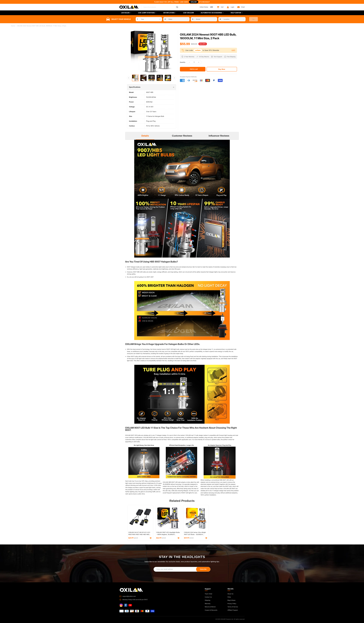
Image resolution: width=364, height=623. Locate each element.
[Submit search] (177, 7)
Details (145, 135)
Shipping (207, 600)
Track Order (208, 594)
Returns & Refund (210, 607)
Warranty (207, 603)
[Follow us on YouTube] (130, 605)
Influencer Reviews (219, 135)
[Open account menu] (228, 7)
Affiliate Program (233, 610)
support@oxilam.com (129, 596)
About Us (230, 594)
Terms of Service (233, 607)
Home (13, 26)
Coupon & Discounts (211, 610)
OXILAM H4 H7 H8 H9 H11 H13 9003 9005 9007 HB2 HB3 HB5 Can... (139, 534)
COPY (233, 50)
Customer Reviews (182, 135)
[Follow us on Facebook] (125, 605)
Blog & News (231, 600)
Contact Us (208, 597)
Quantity (182, 62)
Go (253, 19)
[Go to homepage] (131, 590)
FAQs (229, 597)
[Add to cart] (150, 538)
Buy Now (221, 69)
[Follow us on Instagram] (121, 605)
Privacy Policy (232, 603)
